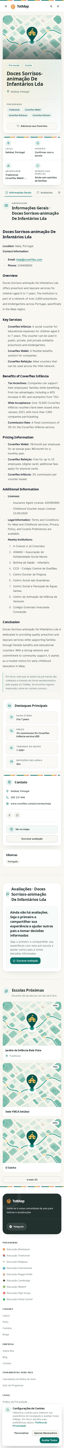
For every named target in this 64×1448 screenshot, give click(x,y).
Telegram (18, 1226)
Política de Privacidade (15, 1401)
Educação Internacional (17, 1268)
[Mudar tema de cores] (58, 6)
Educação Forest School (17, 1299)
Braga (6, 1334)
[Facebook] (9, 815)
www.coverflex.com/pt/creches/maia (31, 803)
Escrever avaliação (32, 838)
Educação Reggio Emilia (17, 1274)
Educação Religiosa (15, 1261)
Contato (7, 1363)
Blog (5, 1357)
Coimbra (7, 1328)
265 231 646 (18, 797)
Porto (5, 1321)
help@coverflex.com (29, 259)
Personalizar (21, 1433)
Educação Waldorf (14, 1286)
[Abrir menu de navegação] (6, 6)
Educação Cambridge (16, 1280)
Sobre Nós (8, 1350)
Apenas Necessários (45, 1433)
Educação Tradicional (16, 1255)
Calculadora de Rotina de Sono (19, 1379)
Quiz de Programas (13, 1385)
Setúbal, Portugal (20, 791)
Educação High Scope (17, 1293)
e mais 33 (32, 1179)
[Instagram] (17, 815)
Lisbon (6, 1315)
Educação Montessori (16, 1249)
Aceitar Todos (49, 1440)
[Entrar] (51, 6)
